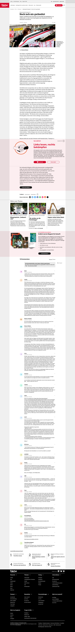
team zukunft (27, 597)
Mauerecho (12, 602)
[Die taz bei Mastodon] (59, 571)
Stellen (39, 583)
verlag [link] (11, 1)
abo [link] (51, 1)
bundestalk (12, 597)
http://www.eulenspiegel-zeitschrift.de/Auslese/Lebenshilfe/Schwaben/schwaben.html (36, 520)
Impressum (50, 625)
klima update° (13, 600)
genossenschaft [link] (56, 1)
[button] (64, 5)
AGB (54, 625)
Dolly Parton (26, 583)
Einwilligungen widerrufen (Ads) (44, 626)
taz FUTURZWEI (55, 599)
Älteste (54, 259)
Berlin (11, 586)
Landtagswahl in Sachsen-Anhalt (29, 580)
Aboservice (26, 614)
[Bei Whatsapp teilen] (40, 197)
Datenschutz (45, 625)
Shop (11, 616)
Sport (11, 584)
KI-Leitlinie (62, 623)
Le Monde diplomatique (57, 601)
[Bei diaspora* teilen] (42, 197)
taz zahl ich (54, 581)
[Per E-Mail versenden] (30, 197)
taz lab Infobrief (27, 602)
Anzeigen (12, 618)
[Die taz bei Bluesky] (61, 571)
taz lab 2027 (40, 604)
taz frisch (26, 598)
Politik (11, 577)
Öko (16, 9)
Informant (40, 625)
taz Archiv (54, 602)
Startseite (12, 9)
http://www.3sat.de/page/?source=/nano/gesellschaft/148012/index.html (36, 399)
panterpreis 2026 (55, 586)
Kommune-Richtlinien (54, 623)
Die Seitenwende (41, 581)
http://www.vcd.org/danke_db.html (31, 539)
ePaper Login (27, 616)
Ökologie (19, 9)
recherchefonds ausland (57, 583)
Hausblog (40, 579)
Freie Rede (12, 604)
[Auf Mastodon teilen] (32, 197)
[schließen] (63, 141)
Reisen (11, 613)
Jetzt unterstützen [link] (26, 187)
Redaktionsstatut (46, 623)
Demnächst (40, 597)
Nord (11, 588)
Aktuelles (40, 577)
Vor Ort (39, 598)
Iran (25, 584)
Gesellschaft (12, 581)
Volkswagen (26, 577)
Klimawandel (27, 586)
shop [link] (21, 1)
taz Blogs (54, 597)
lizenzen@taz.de (18, 624)
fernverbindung (13, 598)
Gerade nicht (59, 140)
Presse (39, 584)
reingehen (12, 605)
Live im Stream (41, 600)
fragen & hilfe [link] (24, 1)
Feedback (26, 613)
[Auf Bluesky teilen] (35, 197)
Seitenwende (58, 625)
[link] (12, 5)
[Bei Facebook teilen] (37, 197)
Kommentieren (27, 194)
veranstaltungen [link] (16, 1)
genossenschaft (55, 579)
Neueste (50, 259)
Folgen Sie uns (54, 571)
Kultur (11, 583)
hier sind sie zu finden (32, 265)
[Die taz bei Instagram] (64, 571)
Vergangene (40, 602)
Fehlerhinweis (33, 194)
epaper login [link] (62, 1)
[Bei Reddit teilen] (45, 197)
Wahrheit (12, 590)
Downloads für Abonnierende (30, 618)
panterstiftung (55, 584)
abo (53, 577)
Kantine (11, 615)
